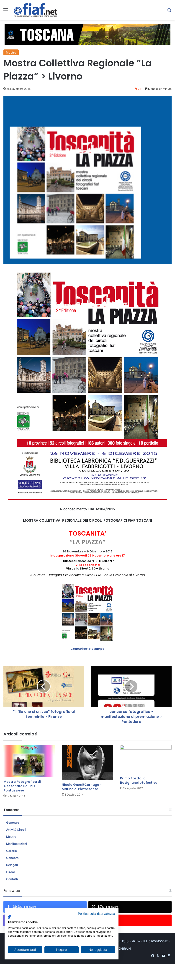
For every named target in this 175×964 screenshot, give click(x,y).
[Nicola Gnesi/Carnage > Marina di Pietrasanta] (87, 762)
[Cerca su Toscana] (169, 12)
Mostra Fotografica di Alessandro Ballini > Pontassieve (22, 786)
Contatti (12, 879)
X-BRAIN (125, 948)
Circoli (10, 872)
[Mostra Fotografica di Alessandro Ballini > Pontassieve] (29, 761)
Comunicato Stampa (87, 649)
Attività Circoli (16, 829)
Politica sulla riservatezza (96, 913)
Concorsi (12, 858)
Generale (12, 822)
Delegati (12, 865)
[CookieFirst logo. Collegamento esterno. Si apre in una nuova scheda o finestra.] (9, 917)
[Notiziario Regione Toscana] (35, 10)
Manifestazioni (16, 843)
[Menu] (5, 12)
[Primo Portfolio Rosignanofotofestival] (146, 759)
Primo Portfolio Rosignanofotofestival (139, 780)
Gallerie (11, 851)
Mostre (11, 52)
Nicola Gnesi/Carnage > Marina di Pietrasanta (82, 786)
